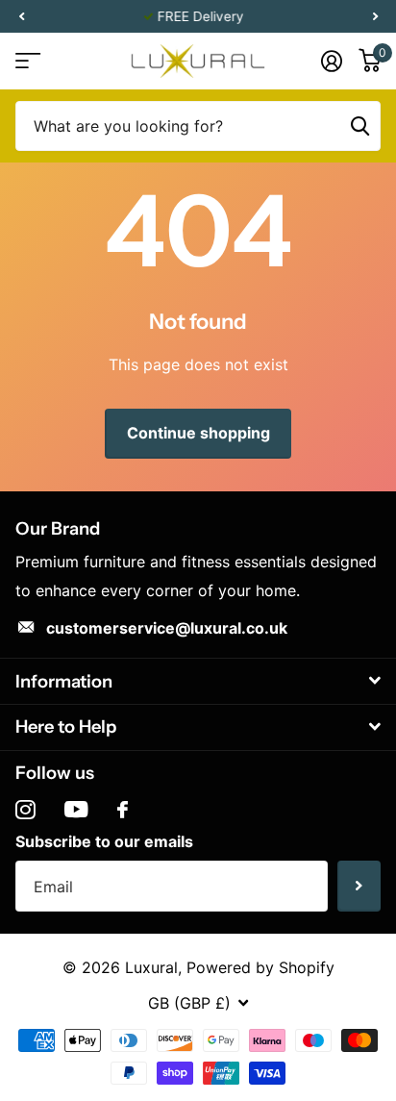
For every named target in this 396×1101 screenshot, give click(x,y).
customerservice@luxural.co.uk (166, 628)
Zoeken (359, 126)
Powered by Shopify (260, 967)
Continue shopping (198, 432)
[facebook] (122, 809)
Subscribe (359, 886)
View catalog (26, 61)
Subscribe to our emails (104, 841)
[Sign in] (331, 61)
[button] (21, 17)
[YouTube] (76, 809)
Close (198, 681)
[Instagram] (25, 810)
